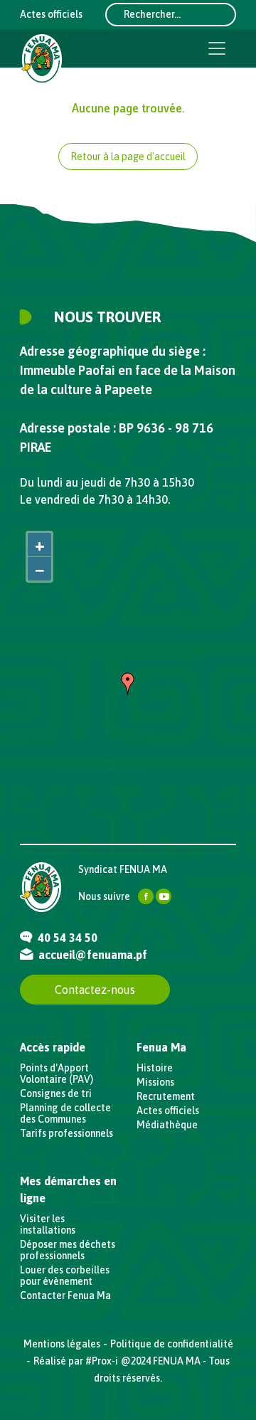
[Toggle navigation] (217, 48)
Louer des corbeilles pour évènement (65, 1275)
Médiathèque (167, 1124)
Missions (155, 1082)
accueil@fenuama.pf (91, 954)
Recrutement (166, 1096)
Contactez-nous (95, 989)
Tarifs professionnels (66, 1133)
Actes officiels (51, 14)
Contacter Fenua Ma (65, 1295)
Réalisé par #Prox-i (75, 1361)
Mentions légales (61, 1344)
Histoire (155, 1068)
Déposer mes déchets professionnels (67, 1250)
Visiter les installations (47, 1224)
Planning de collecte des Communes (65, 1113)
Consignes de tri (56, 1093)
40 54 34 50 (66, 937)
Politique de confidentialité (171, 1344)
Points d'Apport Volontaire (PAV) (56, 1073)
